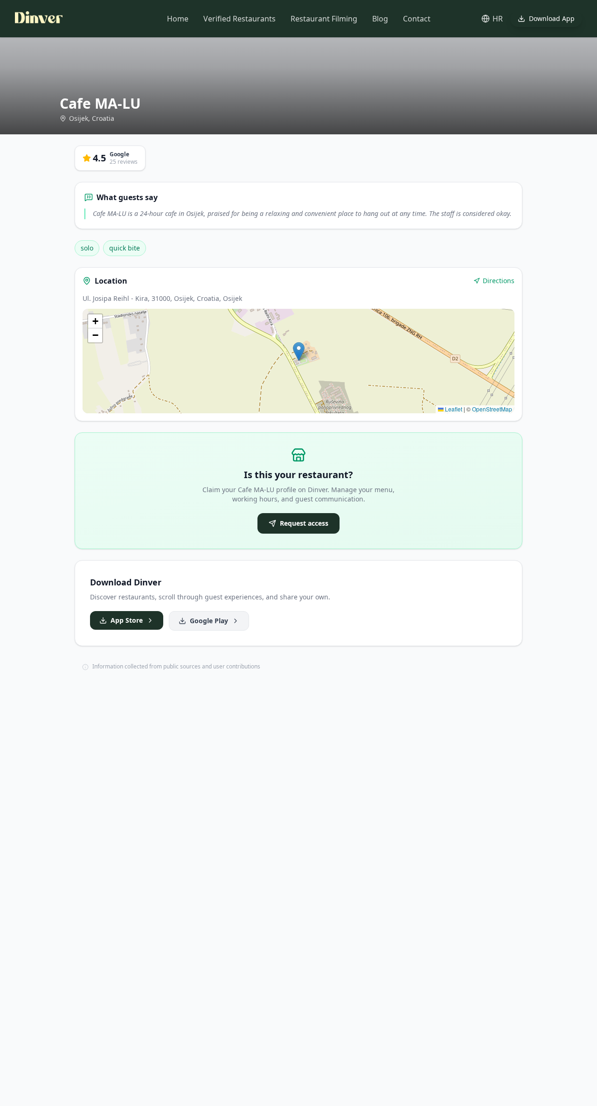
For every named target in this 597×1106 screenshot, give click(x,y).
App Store (127, 620)
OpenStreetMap (492, 409)
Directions (498, 280)
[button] (299, 351)
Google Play (209, 620)
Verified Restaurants (239, 19)
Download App (552, 18)
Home (177, 19)
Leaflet (453, 409)
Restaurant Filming (324, 19)
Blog (380, 19)
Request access (304, 523)
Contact (416, 19)
